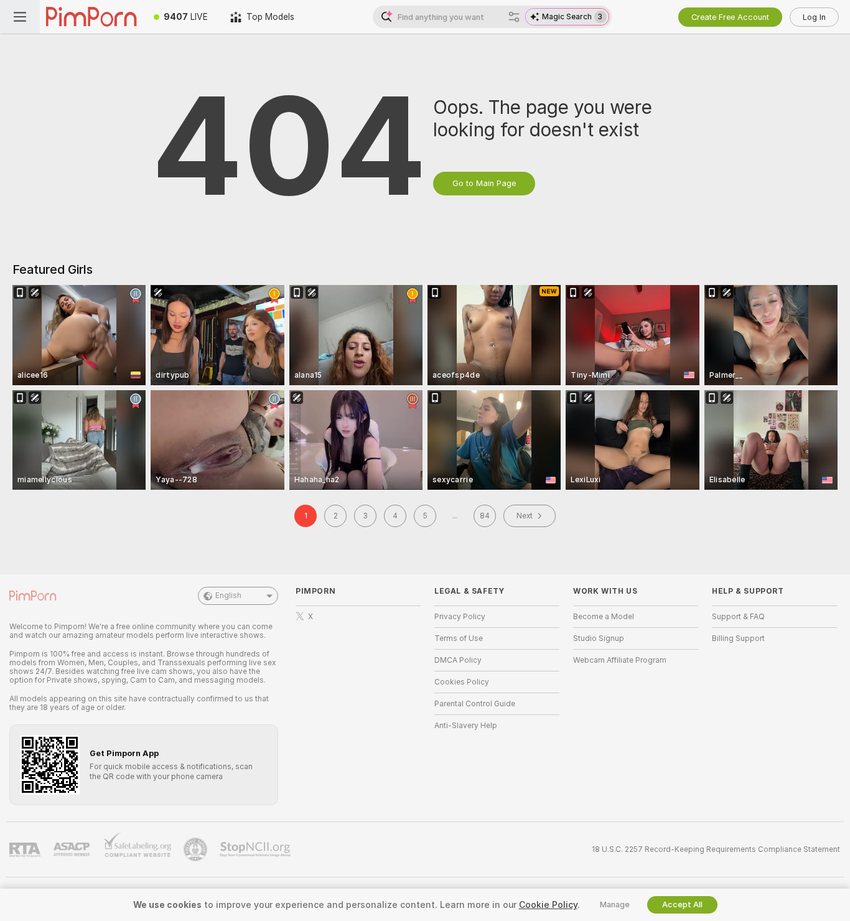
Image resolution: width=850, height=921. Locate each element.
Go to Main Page (484, 183)
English (228, 595)
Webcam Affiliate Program (619, 660)
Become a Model (603, 616)
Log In (814, 17)
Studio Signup (598, 638)
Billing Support (738, 638)
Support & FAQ (738, 616)
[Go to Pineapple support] (197, 849)
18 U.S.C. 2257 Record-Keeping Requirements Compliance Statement (716, 849)
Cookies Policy (461, 682)
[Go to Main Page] (91, 17)
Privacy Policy (459, 616)
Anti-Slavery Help (465, 725)
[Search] (514, 17)
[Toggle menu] (20, 17)
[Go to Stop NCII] (256, 849)
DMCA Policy (458, 660)
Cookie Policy (548, 905)
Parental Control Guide (474, 703)
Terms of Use (458, 638)
